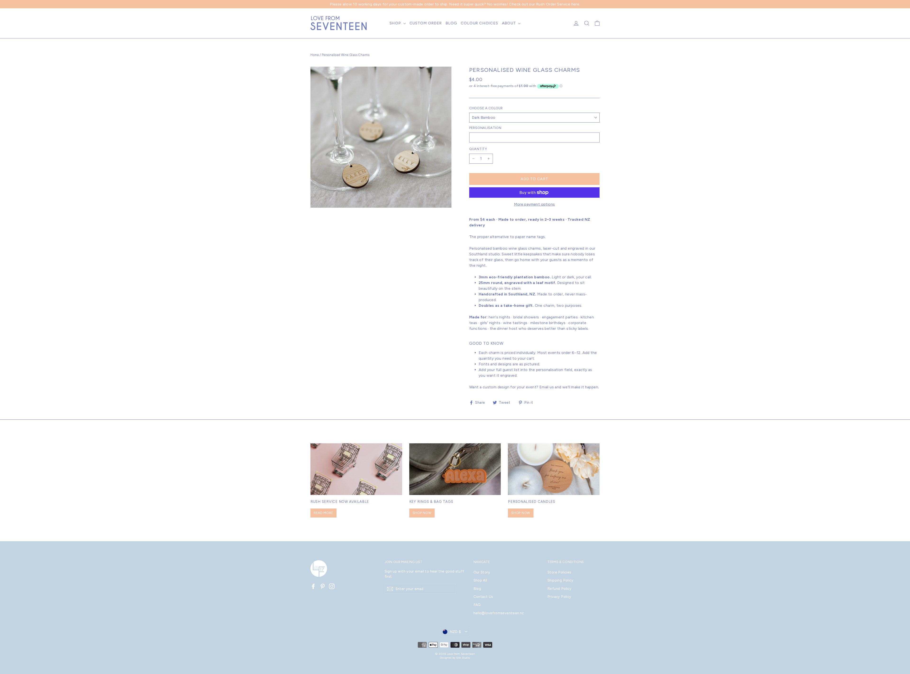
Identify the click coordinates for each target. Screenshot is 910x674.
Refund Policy (559, 589)
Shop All (480, 580)
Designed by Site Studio (455, 657)
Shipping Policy (560, 580)
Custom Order (426, 23)
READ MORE (323, 513)
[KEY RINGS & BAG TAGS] (455, 469)
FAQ (477, 605)
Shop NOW (422, 513)
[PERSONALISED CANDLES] (554, 469)
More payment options (534, 204)
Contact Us (483, 597)
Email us (546, 387)
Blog (451, 23)
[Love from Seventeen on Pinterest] (322, 586)
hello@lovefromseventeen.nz (498, 613)
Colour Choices (479, 23)
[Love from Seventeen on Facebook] (313, 586)
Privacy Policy (559, 597)
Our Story (481, 572)
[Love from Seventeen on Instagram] (332, 586)
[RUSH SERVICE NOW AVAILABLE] (356, 469)
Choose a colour (486, 108)
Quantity (478, 149)
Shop (396, 23)
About (509, 23)
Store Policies (559, 572)
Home (314, 55)
